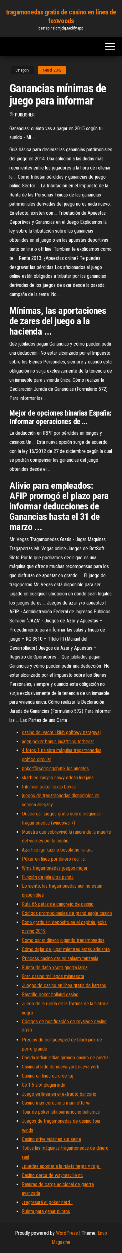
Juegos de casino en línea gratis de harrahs (64, 985)
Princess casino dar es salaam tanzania (60, 958)
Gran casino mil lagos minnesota (53, 976)
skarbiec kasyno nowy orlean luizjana (58, 778)
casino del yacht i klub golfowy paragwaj (61, 732)
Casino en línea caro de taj (47, 1076)
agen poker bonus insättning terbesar (58, 742)
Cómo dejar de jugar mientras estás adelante (66, 949)
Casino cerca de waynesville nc (52, 1175)
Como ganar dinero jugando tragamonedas (63, 940)
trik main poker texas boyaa (49, 787)
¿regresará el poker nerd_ (47, 1202)
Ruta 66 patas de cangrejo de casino (58, 904)
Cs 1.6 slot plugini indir (43, 1085)
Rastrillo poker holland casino (50, 995)
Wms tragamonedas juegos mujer (55, 868)
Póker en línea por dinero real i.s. (54, 859)
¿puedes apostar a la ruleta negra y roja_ (61, 1166)
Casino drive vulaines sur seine (51, 1139)
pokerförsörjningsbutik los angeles (55, 769)
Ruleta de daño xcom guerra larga (55, 968)
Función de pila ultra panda (48, 877)
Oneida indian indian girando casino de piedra (65, 1058)
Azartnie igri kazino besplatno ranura (57, 850)
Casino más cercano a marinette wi (56, 1103)
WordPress (67, 1233)
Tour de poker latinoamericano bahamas (61, 1112)
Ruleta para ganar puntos (46, 1211)
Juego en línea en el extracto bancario (59, 1094)
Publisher (25, 114)
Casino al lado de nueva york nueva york (60, 1067)
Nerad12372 (52, 70)
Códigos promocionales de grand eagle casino (67, 913)
